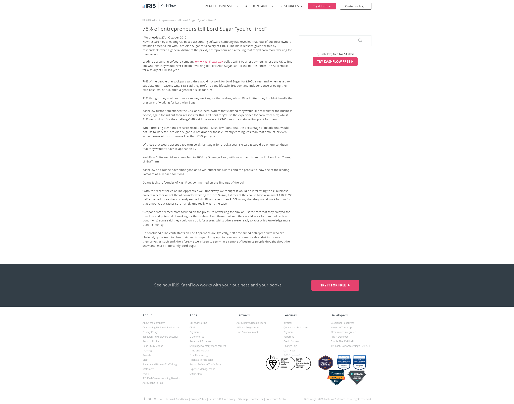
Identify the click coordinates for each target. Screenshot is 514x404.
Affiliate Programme (248, 327)
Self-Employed (292, 355)
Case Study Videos (153, 346)
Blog (145, 359)
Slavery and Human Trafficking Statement (160, 367)
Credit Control (291, 341)
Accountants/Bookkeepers (251, 323)
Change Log (290, 346)
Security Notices (152, 341)
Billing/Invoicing (198, 323)
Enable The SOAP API (342, 341)
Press (146, 373)
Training (147, 350)
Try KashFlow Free (333, 61)
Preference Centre (276, 399)
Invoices (288, 323)
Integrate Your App (341, 327)
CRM (192, 327)
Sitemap (243, 399)
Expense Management (202, 369)
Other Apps (196, 373)
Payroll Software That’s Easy (205, 364)
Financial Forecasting (201, 359)
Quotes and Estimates (296, 327)
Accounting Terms (153, 383)
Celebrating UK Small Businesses (161, 327)
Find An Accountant (247, 332)
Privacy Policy (150, 332)
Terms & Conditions (177, 399)
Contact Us (257, 399)
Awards (147, 355)
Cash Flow (289, 350)
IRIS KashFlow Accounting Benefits (162, 378)
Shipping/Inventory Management (208, 346)
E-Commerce (197, 336)
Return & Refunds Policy (222, 399)
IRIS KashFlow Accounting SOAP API (350, 346)
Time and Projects (200, 350)
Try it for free (333, 285)
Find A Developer (340, 336)
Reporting (289, 336)
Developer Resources (342, 323)
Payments (195, 332)
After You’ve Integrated (343, 332)
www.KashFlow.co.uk (209, 61)
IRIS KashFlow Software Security (160, 336)
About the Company (154, 323)
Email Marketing (199, 355)
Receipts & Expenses (201, 341)
